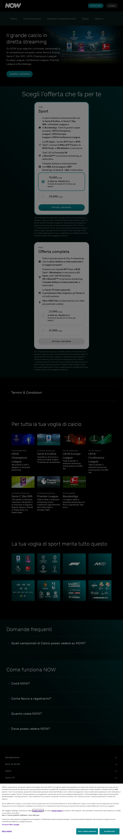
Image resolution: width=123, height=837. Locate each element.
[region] (61, 810)
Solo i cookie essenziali (87, 831)
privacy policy (57, 810)
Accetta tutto (109, 831)
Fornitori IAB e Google (10, 824)
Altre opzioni (7, 831)
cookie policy (38, 810)
